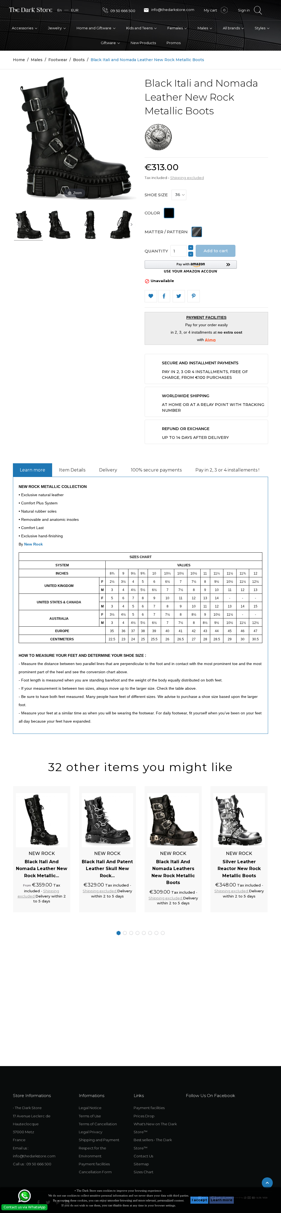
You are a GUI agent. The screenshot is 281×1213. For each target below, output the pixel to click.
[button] (191, 266)
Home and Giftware (94, 28)
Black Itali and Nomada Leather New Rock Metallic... (41, 868)
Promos (174, 43)
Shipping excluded (187, 177)
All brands (232, 28)
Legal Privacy (90, 1132)
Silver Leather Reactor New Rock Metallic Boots (239, 868)
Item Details (72, 470)
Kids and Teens (139, 28)
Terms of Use (90, 1116)
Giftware (109, 43)
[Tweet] (179, 296)
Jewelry (55, 28)
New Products (143, 43)
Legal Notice (90, 1108)
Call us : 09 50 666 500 (32, 1164)
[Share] (164, 296)
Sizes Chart (143, 1172)
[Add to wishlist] (50, 789)
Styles (260, 28)
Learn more (221, 1200)
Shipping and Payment (99, 1140)
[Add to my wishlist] (151, 296)
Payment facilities (94, 1164)
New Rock (33, 544)
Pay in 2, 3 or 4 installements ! (227, 470)
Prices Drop (144, 1116)
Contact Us (143, 1156)
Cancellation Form (95, 1172)
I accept (199, 1200)
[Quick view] (60, 789)
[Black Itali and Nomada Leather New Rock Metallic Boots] (35, 225)
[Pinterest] (193, 296)
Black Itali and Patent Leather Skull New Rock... (107, 868)
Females (175, 28)
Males (203, 28)
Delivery (108, 470)
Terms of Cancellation (98, 1124)
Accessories (23, 28)
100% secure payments (156, 470)
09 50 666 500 (122, 10)
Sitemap (141, 1164)
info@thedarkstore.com (169, 10)
